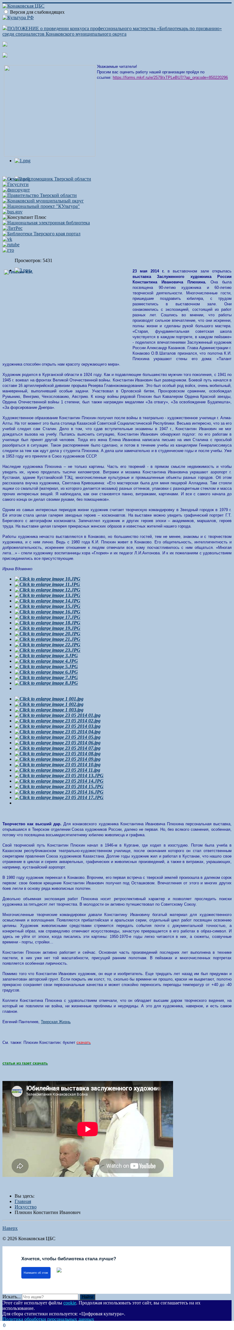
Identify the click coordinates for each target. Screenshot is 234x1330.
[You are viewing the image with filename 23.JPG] (47, 650)
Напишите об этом (36, 1272)
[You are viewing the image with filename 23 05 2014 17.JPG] (59, 797)
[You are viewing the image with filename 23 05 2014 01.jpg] (58, 715)
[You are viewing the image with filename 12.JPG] (47, 589)
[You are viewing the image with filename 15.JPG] (47, 606)
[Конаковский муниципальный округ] (43, 200)
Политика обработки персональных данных (48, 1319)
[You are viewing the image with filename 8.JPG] (46, 683)
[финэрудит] (16, 189)
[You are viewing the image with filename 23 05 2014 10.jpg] (58, 764)
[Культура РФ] (18, 17)
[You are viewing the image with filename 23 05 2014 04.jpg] (58, 731)
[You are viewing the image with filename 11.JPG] (47, 584)
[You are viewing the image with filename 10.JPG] (47, 578)
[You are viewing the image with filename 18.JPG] (47, 622)
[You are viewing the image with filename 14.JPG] (47, 600)
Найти (87, 1297)
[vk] (7, 239)
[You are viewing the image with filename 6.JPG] (46, 672)
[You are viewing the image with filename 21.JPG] (47, 639)
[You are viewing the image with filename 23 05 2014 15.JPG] (59, 786)
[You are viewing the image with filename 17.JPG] (47, 617)
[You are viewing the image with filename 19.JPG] (47, 628)
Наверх (10, 1228)
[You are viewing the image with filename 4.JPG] (46, 661)
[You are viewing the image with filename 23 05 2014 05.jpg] (58, 737)
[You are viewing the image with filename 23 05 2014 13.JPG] (59, 775)
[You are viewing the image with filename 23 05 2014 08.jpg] (58, 753)
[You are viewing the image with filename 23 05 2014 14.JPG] (59, 781)
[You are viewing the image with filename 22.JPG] (47, 644)
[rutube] (11, 244)
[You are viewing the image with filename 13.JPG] (47, 595)
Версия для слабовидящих (37, 12)
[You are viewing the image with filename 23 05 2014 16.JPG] (59, 792)
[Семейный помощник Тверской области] (46, 178)
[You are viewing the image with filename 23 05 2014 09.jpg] (58, 759)
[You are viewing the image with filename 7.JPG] (46, 677)
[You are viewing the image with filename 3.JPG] (46, 655)
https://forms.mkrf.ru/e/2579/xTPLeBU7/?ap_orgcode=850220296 (170, 77)
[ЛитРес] (12, 228)
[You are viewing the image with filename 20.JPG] (47, 633)
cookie (69, 1302)
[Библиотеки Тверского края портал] (41, 233)
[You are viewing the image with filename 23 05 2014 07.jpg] (58, 748)
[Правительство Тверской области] (39, 195)
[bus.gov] (12, 211)
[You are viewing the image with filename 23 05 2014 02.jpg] (58, 720)
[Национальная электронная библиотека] (46, 222)
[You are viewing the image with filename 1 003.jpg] (49, 709)
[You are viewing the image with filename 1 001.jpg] (49, 698)
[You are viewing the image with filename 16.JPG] (47, 611)
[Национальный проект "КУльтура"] (41, 206)
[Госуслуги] (15, 184)
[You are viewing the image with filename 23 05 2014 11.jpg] (57, 770)
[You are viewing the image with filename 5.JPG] (46, 666)
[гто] (8, 250)
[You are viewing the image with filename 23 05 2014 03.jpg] (58, 726)
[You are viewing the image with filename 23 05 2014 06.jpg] (58, 742)
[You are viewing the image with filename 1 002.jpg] (49, 704)
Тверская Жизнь (56, 1021)
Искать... (11, 1296)
